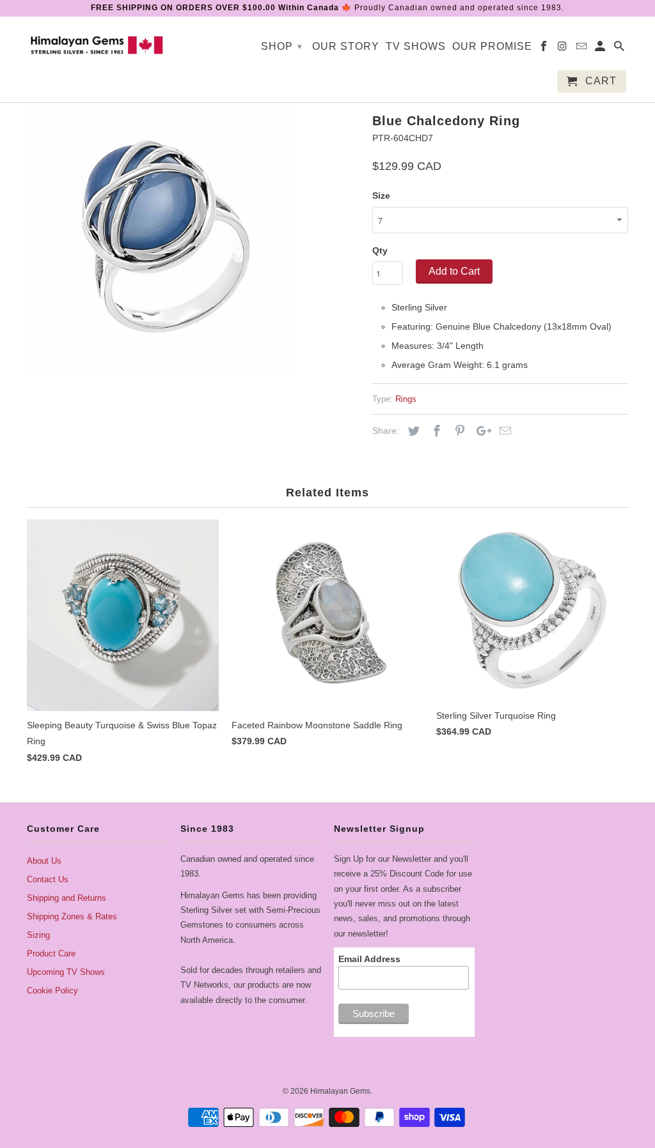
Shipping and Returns (66, 898)
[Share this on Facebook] (435, 431)
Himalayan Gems (340, 1091)
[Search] (620, 48)
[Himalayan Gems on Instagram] (564, 48)
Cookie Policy (52, 990)
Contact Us (47, 879)
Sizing (38, 935)
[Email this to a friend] (503, 431)
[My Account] (601, 48)
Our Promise (492, 46)
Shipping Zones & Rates (72, 916)
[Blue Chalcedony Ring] (160, 241)
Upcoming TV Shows (66, 972)
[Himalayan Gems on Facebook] (545, 48)
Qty (380, 250)
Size (381, 195)
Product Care (51, 953)
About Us (44, 861)
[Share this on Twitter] (412, 431)
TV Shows (416, 46)
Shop (282, 46)
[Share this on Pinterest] (458, 431)
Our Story (345, 46)
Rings (405, 399)
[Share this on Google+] (480, 431)
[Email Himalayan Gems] (582, 48)
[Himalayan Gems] (97, 44)
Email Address (369, 959)
